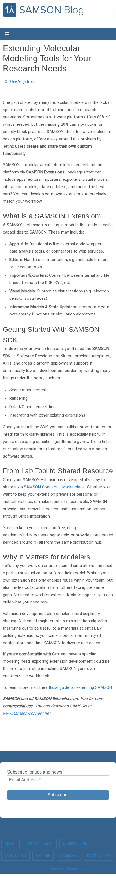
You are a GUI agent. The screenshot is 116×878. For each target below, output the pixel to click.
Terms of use (75, 842)
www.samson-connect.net (26, 711)
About (11, 842)
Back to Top (98, 854)
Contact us (15, 854)
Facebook (69, 854)
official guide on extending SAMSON (79, 685)
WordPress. (75, 867)
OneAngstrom (22, 81)
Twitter (43, 854)
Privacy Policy (39, 842)
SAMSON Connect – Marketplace (54, 485)
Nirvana (56, 867)
